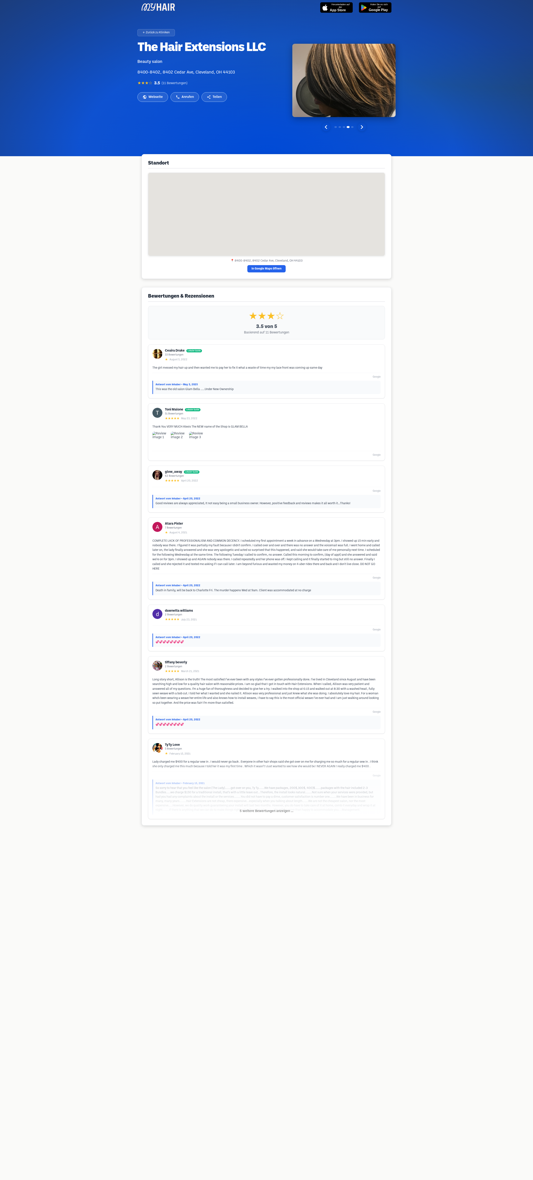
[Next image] (362, 127)
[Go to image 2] (340, 127)
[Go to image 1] (335, 127)
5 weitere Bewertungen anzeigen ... (266, 811)
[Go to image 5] (352, 127)
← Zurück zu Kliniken (156, 32)
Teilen (217, 97)
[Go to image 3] (344, 127)
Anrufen (188, 97)
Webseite (155, 97)
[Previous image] (326, 127)
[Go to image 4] (348, 127)
